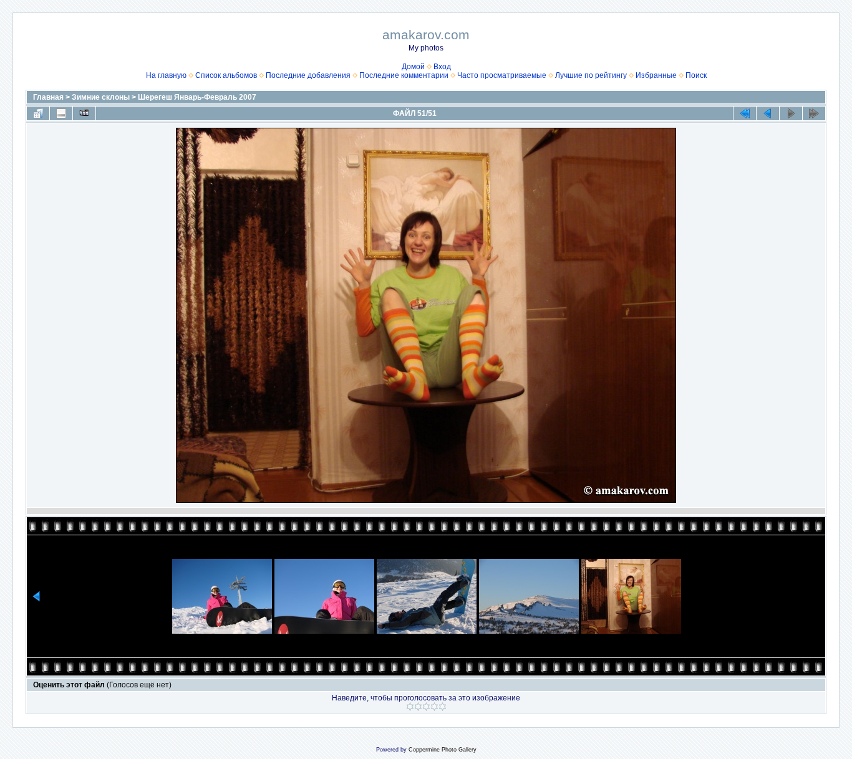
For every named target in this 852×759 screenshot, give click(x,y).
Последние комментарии (403, 75)
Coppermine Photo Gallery (443, 750)
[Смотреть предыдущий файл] (768, 113)
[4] (434, 706)
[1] (410, 706)
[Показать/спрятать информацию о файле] (61, 113)
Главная (48, 97)
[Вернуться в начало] (744, 113)
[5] (442, 706)
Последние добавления (308, 75)
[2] (418, 706)
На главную (166, 75)
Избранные (656, 75)
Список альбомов (226, 75)
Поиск (696, 75)
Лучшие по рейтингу (591, 75)
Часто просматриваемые (501, 75)
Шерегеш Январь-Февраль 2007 (197, 97)
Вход (442, 66)
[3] (426, 706)
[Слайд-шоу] (84, 113)
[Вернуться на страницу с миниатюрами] (38, 113)
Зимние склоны (101, 97)
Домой (413, 66)
